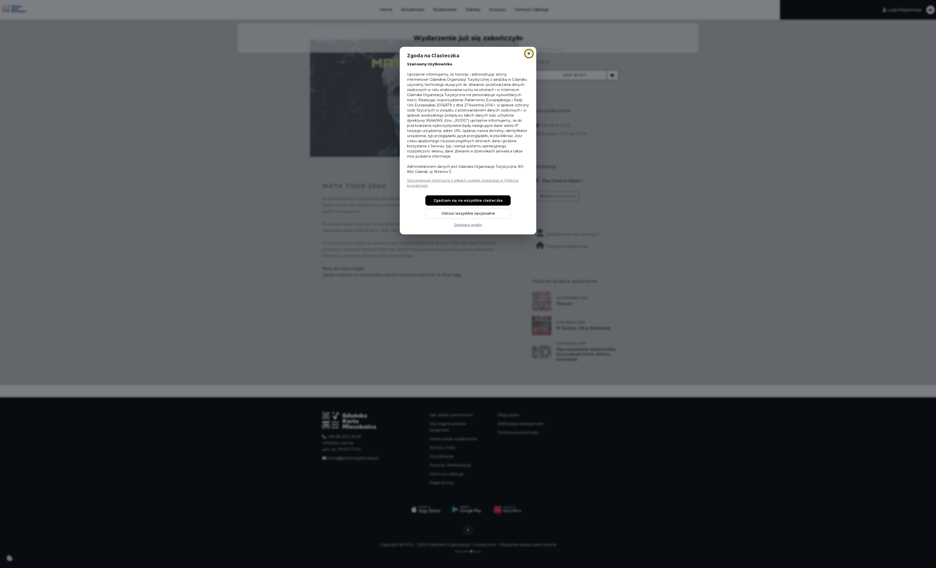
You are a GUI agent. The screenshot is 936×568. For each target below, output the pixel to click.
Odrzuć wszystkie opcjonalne (468, 213)
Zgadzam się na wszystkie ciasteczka (468, 200)
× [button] (528, 53)
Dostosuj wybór (468, 225)
